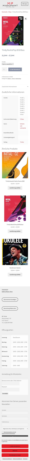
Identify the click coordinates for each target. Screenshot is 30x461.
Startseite (4, 12)
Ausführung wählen (15, 188)
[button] (25, 19)
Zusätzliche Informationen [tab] (9, 86)
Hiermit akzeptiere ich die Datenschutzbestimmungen (9, 432)
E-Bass (22, 119)
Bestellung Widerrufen (10, 308)
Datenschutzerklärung (7, 458)
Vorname (4, 410)
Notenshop (18, 78)
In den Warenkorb (15, 69)
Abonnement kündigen (10, 299)
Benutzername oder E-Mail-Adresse (11, 380)
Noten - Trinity (11, 78)
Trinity (22, 142)
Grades (4, 62)
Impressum (25, 458)
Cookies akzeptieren (15, 446)
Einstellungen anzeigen (15, 455)
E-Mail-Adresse (5, 422)
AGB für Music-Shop (7, 291)
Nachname (4, 416)
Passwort (4, 387)
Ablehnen (15, 450)
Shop (9, 12)
